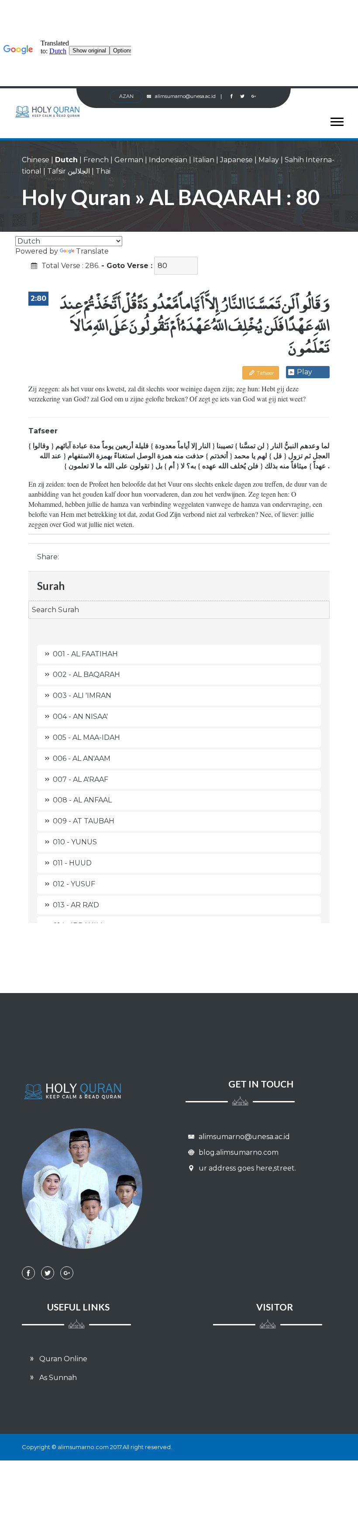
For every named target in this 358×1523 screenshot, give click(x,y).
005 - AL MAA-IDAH (86, 737)
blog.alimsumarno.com (238, 1152)
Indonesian (168, 160)
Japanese (236, 160)
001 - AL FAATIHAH (85, 654)
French (96, 160)
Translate (92, 251)
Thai (103, 171)
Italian (203, 160)
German (128, 160)
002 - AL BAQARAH (86, 674)
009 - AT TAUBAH (83, 821)
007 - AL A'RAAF (80, 779)
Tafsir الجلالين (68, 171)
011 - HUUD (72, 863)
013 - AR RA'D (76, 905)
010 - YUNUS (75, 842)
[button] (333, 120)
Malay (268, 160)
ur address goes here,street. (246, 1168)
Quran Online (62, 1359)
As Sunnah (57, 1377)
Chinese (35, 160)
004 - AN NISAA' (80, 716)
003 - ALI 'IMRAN (82, 695)
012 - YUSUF (74, 884)
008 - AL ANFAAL (82, 800)
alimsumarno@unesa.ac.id (188, 96)
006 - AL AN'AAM (81, 758)
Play (304, 372)
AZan (126, 96)
